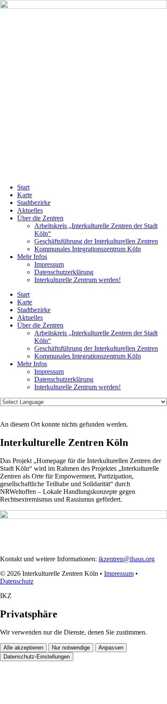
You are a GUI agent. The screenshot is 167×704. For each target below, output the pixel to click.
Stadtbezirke (34, 202)
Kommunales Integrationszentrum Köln (87, 249)
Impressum (49, 264)
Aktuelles (30, 210)
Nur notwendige (71, 647)
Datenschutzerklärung (63, 272)
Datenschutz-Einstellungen (36, 656)
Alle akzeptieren (23, 647)
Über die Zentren (40, 218)
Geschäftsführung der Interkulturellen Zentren (96, 241)
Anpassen (110, 647)
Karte (24, 195)
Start (23, 187)
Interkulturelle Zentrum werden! (77, 279)
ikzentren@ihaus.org (126, 559)
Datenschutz (16, 581)
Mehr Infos (32, 256)
